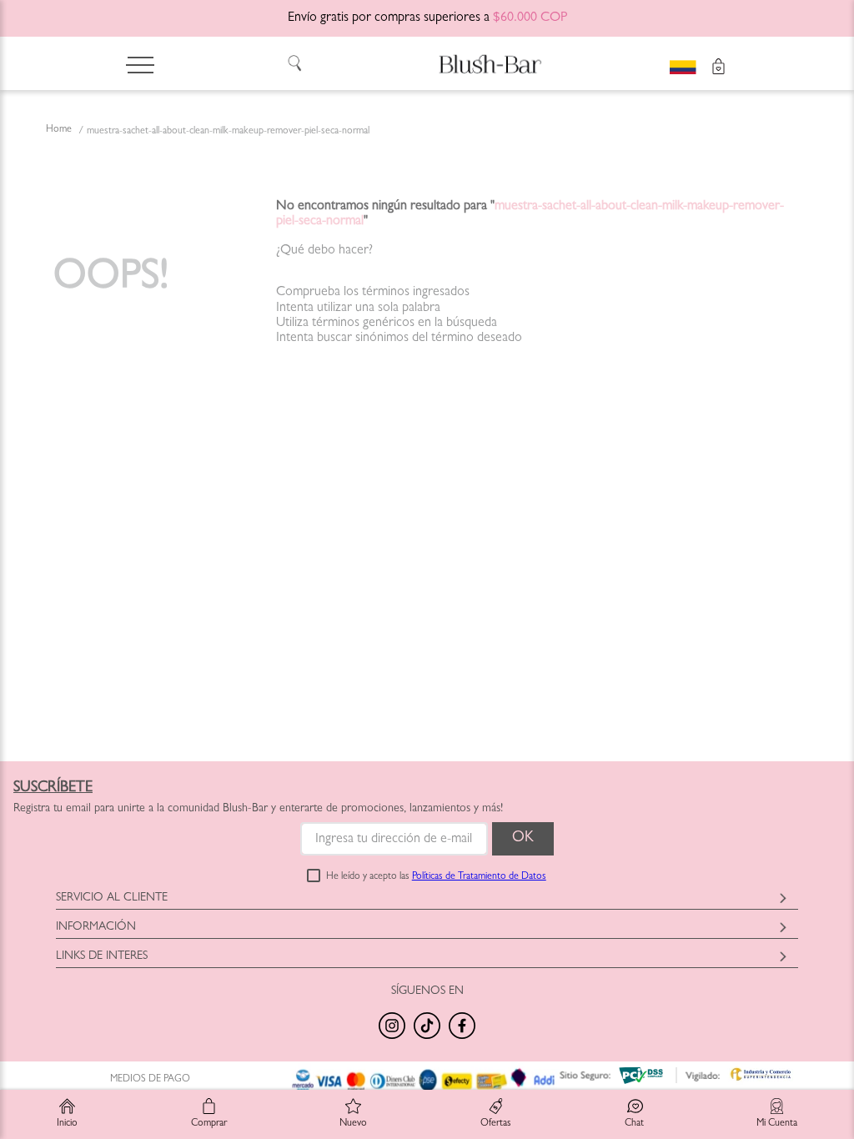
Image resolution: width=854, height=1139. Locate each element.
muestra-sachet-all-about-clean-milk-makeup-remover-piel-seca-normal (228, 132)
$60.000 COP (530, 18)
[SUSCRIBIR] (523, 839)
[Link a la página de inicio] (59, 130)
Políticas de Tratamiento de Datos (479, 877)
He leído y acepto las (436, 877)
